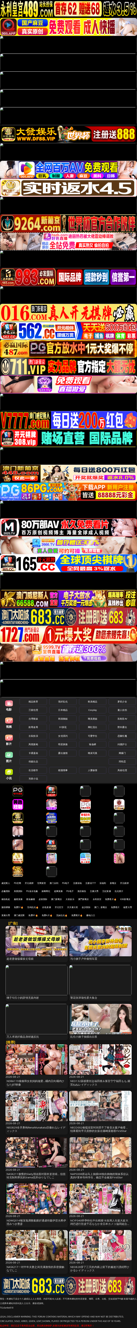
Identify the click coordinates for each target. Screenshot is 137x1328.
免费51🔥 (19, 907)
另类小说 (33, 778)
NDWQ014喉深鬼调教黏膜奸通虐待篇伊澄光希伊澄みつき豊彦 (36, 1222)
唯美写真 (92, 753)
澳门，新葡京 (100, 907)
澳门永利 (54, 883)
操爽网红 (46, 891)
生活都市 (33, 770)
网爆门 (122, 753)
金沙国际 (86, 907)
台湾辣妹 (33, 718)
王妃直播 (106, 891)
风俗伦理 (122, 770)
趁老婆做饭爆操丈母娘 (20, 958)
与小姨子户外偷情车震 (83, 958)
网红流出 (92, 727)
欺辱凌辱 (33, 727)
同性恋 (122, 761)
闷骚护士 (122, 744)
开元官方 (59, 907)
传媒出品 (33, 761)
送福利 (103, 883)
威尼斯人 (5, 883)
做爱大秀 (127, 907)
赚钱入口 (90, 915)
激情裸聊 (5, 907)
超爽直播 (58, 891)
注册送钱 (77, 883)
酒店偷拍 (81, 891)
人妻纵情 (92, 770)
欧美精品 (92, 701)
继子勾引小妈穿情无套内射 (23, 997)
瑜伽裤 (92, 744)
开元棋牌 (29, 883)
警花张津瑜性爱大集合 (83, 997)
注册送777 (90, 883)
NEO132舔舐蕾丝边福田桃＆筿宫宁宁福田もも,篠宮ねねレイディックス (100, 1082)
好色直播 (46, 907)
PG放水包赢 (32, 891)
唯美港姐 (92, 718)
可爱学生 (92, 735)
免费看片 (115, 907)
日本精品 (63, 710)
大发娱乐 (70, 899)
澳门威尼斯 (19, 915)
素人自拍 (122, 710)
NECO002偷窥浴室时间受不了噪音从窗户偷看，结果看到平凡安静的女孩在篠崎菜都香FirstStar (99, 1129)
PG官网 (17, 883)
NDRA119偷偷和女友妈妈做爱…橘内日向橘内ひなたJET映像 (35, 1082)
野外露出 (122, 727)
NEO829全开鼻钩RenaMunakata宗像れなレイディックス (36, 1129)
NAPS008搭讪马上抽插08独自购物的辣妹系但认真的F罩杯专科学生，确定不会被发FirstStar (99, 1175)
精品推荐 (33, 701)
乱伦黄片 (119, 891)
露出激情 (63, 753)
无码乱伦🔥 (33, 907)
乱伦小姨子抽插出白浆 (83, 1036)
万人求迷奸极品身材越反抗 (23, 1036)
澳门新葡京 (56, 899)
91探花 (63, 727)
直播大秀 (5, 915)
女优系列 (63, 735)
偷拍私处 (5, 899)
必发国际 (43, 899)
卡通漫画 (33, 753)
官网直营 (41, 883)
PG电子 (65, 883)
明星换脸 (63, 744)
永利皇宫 (97, 899)
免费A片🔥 (47, 915)
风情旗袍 (33, 744)
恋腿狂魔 (122, 735)
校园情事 (63, 770)
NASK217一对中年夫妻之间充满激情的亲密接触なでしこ (35, 1268)
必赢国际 (5, 891)
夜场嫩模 (30, 899)
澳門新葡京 (83, 899)
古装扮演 (33, 735)
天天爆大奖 (72, 907)
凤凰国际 (18, 891)
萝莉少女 (122, 701)
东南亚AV (122, 718)
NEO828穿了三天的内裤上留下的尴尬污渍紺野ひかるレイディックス (100, 1268)
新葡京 (113, 883)
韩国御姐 (63, 718)
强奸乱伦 (63, 701)
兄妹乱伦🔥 (62, 915)
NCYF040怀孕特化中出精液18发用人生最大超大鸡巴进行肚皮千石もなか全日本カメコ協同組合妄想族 (100, 1224)
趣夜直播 (18, 899)
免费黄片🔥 (77, 915)
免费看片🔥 (110, 899)
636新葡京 (125, 899)
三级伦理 (33, 710)
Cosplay (92, 710)
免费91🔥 (33, 915)
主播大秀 (94, 891)
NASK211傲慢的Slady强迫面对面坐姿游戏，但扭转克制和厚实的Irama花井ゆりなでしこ (36, 1175)
